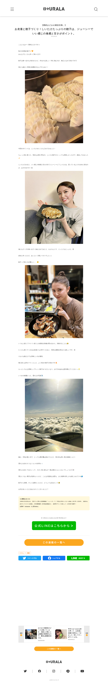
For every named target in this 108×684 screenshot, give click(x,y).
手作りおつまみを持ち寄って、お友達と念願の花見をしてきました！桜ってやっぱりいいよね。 (75, 633)
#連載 (28, 553)
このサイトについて (54, 680)
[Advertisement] (54, 580)
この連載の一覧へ (54, 649)
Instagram (27, 506)
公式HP (22, 506)
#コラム (22, 553)
